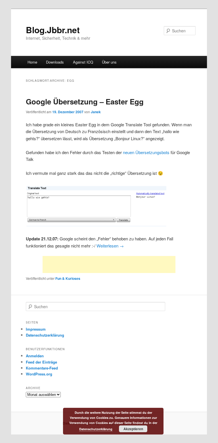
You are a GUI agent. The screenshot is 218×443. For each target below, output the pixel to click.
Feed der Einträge (41, 362)
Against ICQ (83, 62)
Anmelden (35, 355)
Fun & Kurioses (67, 278)
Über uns (109, 62)
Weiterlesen (110, 246)
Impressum (36, 329)
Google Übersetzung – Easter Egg (85, 101)
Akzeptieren (133, 428)
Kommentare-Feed (42, 368)
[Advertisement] (109, 264)
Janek (96, 111)
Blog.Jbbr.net (53, 30)
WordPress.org (39, 374)
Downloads (55, 62)
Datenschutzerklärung (45, 335)
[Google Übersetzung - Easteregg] (96, 225)
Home (32, 62)
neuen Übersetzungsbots (146, 152)
